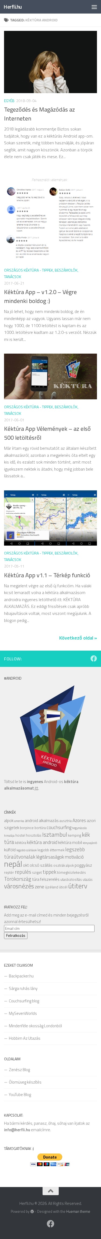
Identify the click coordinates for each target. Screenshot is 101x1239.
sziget (37, 872)
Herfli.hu (13, 7)
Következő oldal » (78, 637)
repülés (23, 872)
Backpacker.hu (21, 976)
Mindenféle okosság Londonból (35, 1026)
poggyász (83, 865)
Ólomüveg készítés (25, 1082)
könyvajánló (90, 843)
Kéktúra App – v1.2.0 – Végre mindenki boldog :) (40, 296)
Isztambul (54, 834)
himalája (9, 835)
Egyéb (9, 100)
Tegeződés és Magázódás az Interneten (39, 114)
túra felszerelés (46, 879)
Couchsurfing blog (24, 1001)
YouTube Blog (20, 1094)
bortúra (40, 827)
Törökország (17, 879)
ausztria (66, 820)
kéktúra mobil (70, 842)
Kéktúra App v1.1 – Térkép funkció (47, 575)
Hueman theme (78, 1211)
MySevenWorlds (23, 1013)
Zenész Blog (19, 1070)
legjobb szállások (26, 850)
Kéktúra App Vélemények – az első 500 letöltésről (47, 433)
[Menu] (94, 7)
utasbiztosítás (71, 879)
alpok (8, 820)
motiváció (74, 856)
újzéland (51, 887)
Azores (79, 820)
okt (26, 865)
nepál (13, 864)
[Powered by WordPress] (32, 1211)
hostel (20, 835)
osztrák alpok (63, 865)
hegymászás (79, 828)
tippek (49, 872)
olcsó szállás (41, 865)
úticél (63, 887)
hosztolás (33, 835)
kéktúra (20, 842)
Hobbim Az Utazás (24, 1038)
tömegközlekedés (71, 872)
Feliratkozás (15, 935)
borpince (27, 827)
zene (39, 886)
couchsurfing (59, 827)
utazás (88, 879)
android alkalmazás (42, 820)
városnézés (19, 886)
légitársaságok (50, 856)
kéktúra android (42, 842)
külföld (10, 849)
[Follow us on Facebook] (93, 658)
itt (36, 788)
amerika (19, 821)
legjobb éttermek (50, 850)
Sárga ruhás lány (23, 988)
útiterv (77, 886)
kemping (74, 835)
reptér (9, 872)
